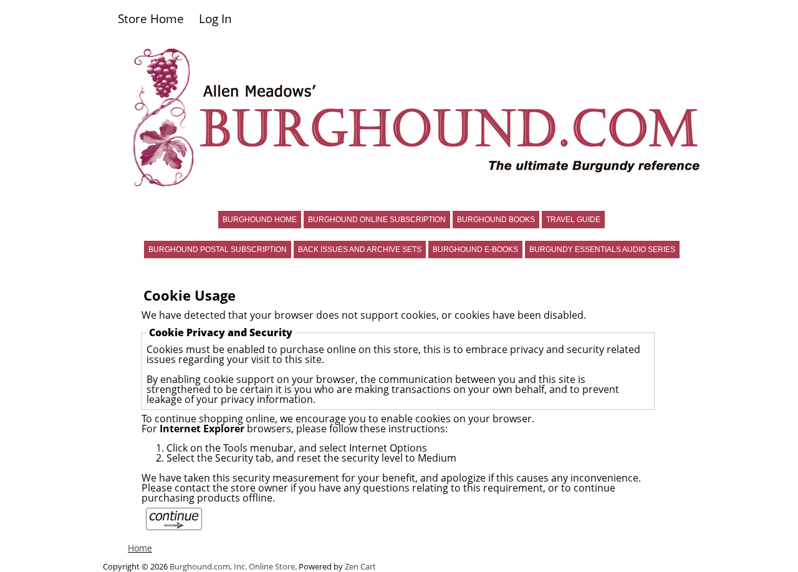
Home (140, 548)
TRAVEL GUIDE (573, 219)
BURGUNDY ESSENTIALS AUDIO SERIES (602, 249)
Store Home (151, 18)
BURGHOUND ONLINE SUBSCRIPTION (377, 219)
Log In (215, 18)
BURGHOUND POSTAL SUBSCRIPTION (217, 249)
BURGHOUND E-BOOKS (475, 249)
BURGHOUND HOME (260, 219)
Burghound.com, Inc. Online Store (232, 566)
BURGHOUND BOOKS (496, 219)
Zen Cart (360, 566)
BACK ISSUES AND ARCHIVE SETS (359, 249)
